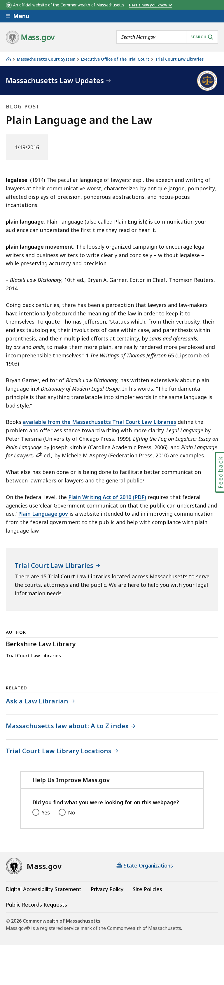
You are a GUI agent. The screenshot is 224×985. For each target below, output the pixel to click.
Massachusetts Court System (46, 59)
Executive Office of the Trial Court (115, 59)
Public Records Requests (36, 904)
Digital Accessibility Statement (43, 889)
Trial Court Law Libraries (179, 59)
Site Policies (147, 889)
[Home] (8, 59)
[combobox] (167, 37)
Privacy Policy (107, 889)
